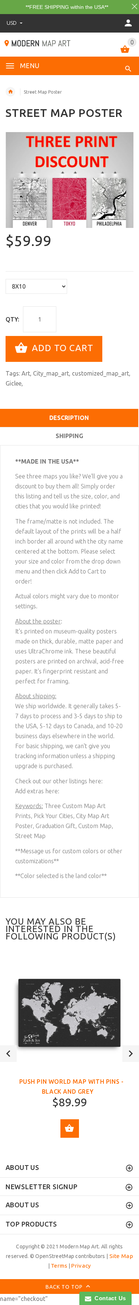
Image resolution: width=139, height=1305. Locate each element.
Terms (59, 1265)
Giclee (13, 383)
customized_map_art (100, 373)
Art (25, 373)
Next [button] (130, 1053)
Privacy (81, 1265)
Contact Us (108, 1298)
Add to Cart (61, 348)
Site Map (121, 1256)
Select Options (69, 1128)
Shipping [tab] (69, 436)
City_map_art (51, 373)
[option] (69, 180)
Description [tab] (69, 417)
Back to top (65, 1286)
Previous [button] (8, 1053)
